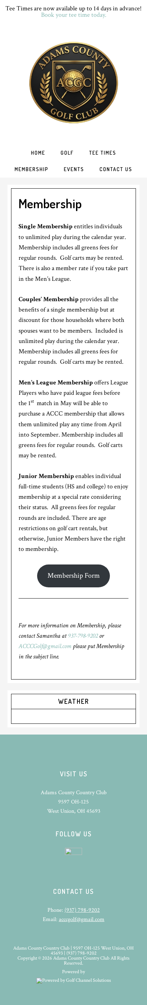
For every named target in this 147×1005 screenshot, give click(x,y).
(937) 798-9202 (82, 910)
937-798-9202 (83, 636)
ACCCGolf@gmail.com (45, 646)
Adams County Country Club (73, 82)
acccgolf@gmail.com (82, 919)
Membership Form (73, 575)
